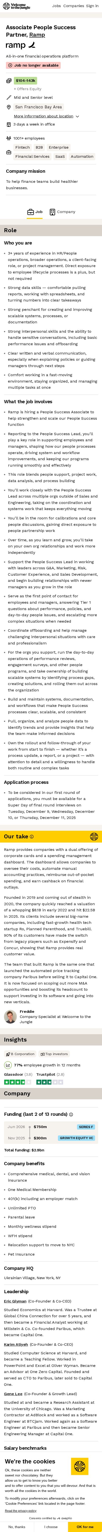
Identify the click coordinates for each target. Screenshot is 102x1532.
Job (39, 211)
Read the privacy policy (20, 1511)
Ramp (37, 34)
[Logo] (16, 6)
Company (66, 211)
